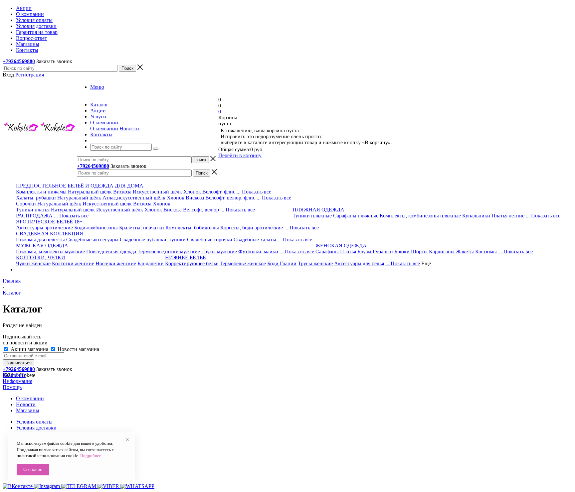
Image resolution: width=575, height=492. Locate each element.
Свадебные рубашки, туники (153, 239)
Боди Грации (281, 263)
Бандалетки (150, 263)
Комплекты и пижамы (41, 191)
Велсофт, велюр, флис (230, 197)
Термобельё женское (243, 263)
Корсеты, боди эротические (251, 227)
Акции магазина (29, 349)
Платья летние (507, 215)
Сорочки (26, 203)
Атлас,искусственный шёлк (133, 197)
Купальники (476, 215)
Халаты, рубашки (36, 197)
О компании (104, 128)
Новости (129, 128)
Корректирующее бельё (191, 263)
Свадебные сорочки (209, 239)
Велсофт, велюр (201, 209)
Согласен (32, 469)
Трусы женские (315, 263)
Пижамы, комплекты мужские (50, 251)
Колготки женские (73, 263)
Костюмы (486, 251)
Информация (17, 381)
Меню (97, 87)
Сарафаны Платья (335, 251)
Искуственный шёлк (119, 209)
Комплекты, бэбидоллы (192, 227)
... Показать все (254, 191)
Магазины (27, 410)
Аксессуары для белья (359, 263)
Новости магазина (77, 349)
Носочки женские (116, 263)
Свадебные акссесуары (92, 239)
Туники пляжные (312, 215)
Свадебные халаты (255, 239)
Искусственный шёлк (157, 191)
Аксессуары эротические (44, 227)
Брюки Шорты (411, 251)
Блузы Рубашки (375, 251)
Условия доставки (36, 427)
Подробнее (90, 455)
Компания (14, 375)
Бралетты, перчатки (141, 227)
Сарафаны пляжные (355, 215)
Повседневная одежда (111, 251)
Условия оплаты (34, 422)
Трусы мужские (219, 251)
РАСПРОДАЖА (34, 215)
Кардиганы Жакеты (451, 251)
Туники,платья (33, 209)
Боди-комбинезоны (96, 227)
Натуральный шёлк (90, 191)
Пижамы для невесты (40, 239)
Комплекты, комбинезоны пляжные (420, 215)
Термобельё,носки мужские (168, 251)
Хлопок (192, 191)
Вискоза (122, 191)
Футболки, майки (258, 251)
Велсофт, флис (218, 191)
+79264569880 (19, 61)
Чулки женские (33, 263)
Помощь (12, 387)
